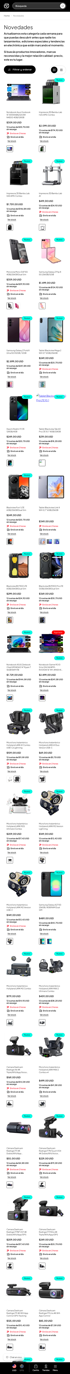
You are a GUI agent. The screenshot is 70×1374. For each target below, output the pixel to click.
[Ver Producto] (19, 93)
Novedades (18, 16)
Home (7, 16)
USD (14, 1370)
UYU (22, 1370)
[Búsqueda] (62, 5)
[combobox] (37, 6)
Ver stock (11, 141)
